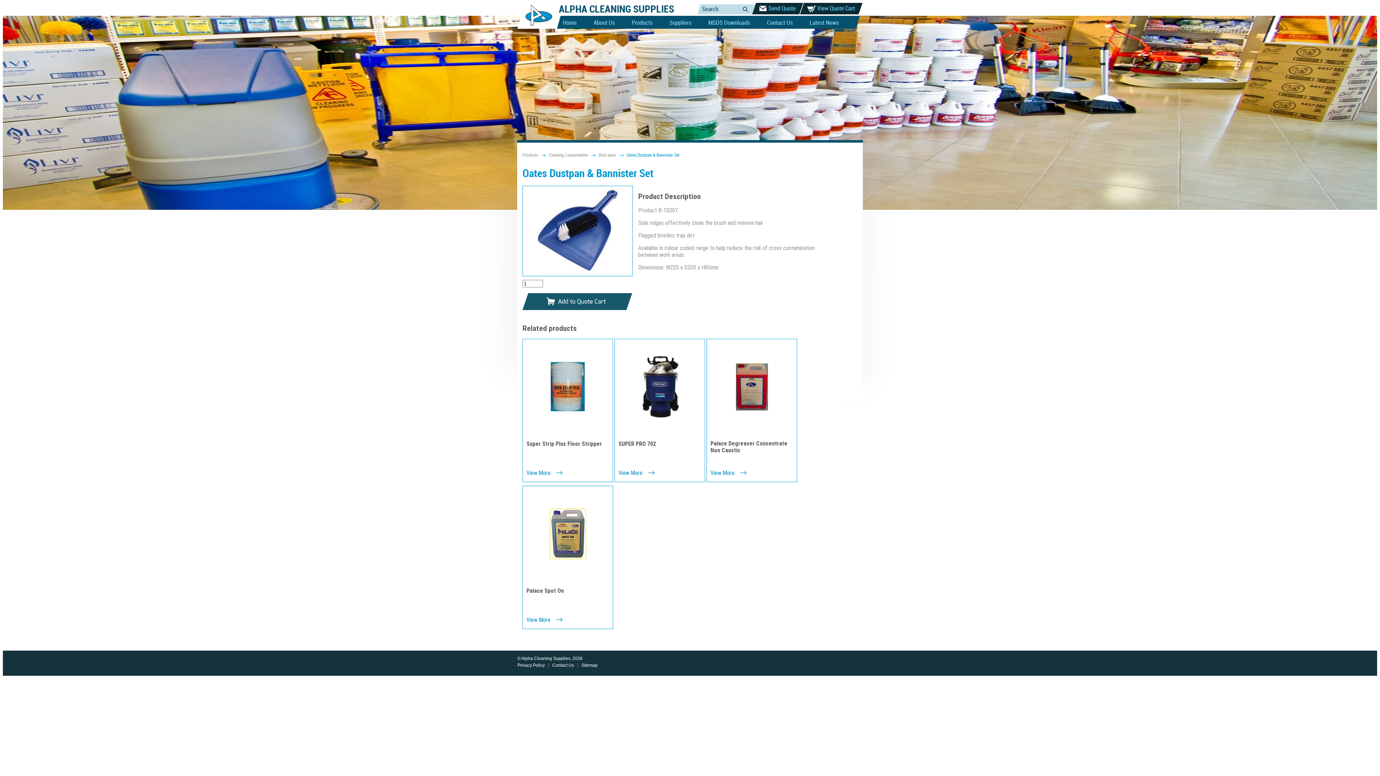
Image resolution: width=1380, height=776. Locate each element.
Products (642, 23)
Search (745, 9)
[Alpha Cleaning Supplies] (536, 27)
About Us (604, 23)
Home (570, 23)
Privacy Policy (531, 665)
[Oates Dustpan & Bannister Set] (578, 231)
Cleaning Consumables (568, 155)
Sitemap (589, 665)
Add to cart (577, 302)
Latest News (824, 23)
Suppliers (680, 23)
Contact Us (780, 23)
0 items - (831, 8)
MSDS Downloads (729, 23)
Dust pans (607, 155)
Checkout (777, 8)
